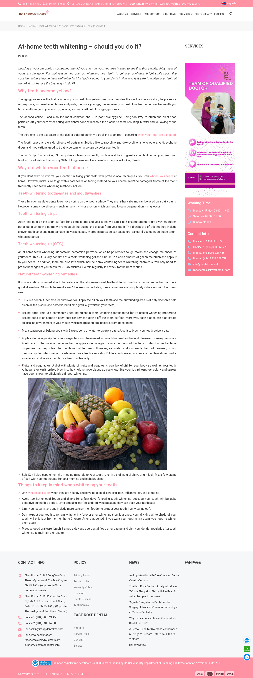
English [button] (231, 3)
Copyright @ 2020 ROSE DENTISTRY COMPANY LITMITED (53, 674)
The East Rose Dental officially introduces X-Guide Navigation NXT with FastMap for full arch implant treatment (153, 591)
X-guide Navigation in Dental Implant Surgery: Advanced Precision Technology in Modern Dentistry (153, 607)
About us (122, 14)
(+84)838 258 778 (216, 247)
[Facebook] (247, 657)
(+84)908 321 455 (213, 252)
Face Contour (152, 14)
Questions (80, 593)
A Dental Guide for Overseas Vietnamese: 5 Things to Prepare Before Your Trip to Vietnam (153, 634)
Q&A (165, 14)
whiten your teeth (161, 176)
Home (21, 26)
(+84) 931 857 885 (56, 4)
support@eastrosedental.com (42, 644)
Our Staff (79, 639)
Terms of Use (81, 581)
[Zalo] (248, 640)
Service (32, 26)
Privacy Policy (82, 575)
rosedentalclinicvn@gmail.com (211, 270)
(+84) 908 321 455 (31, 4)
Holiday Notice (137, 644)
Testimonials (81, 605)
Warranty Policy (83, 587)
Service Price (81, 633)
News (173, 14)
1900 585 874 (214, 241)
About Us (79, 627)
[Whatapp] (247, 648)
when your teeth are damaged (157, 135)
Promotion (185, 14)
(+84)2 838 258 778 (215, 258)
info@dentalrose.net (190, 4)
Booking (219, 14)
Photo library (203, 14)
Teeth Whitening (47, 26)
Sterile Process (82, 599)
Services (136, 14)
